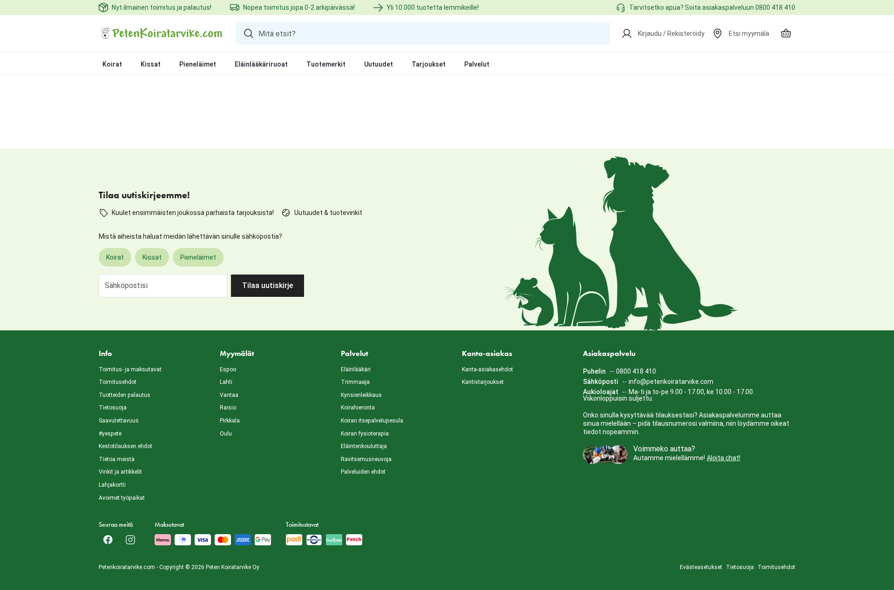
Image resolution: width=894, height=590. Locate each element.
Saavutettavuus (119, 420)
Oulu (226, 433)
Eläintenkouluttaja (364, 446)
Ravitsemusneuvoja (366, 459)
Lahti (226, 382)
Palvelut (476, 64)
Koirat (112, 64)
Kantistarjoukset (483, 382)
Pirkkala (230, 420)
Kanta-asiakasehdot (487, 369)
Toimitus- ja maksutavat (130, 369)
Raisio (228, 407)
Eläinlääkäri (356, 369)
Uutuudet (378, 64)
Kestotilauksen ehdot (125, 446)
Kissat (151, 64)
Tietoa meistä (117, 459)
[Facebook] (108, 539)
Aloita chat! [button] (723, 458)
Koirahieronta (358, 407)
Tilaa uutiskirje (267, 285)
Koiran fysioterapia (365, 433)
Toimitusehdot (117, 382)
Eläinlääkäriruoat (261, 64)
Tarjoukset (429, 64)
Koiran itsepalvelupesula (372, 420)
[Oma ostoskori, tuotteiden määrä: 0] (786, 33)
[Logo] (161, 33)
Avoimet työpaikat (122, 498)
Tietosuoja (113, 407)
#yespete (110, 433)
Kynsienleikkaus (361, 395)
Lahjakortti (112, 485)
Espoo (228, 369)
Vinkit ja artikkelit (120, 472)
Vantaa (229, 395)
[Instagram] (130, 539)
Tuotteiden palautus (124, 395)
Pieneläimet (197, 64)
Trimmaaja (355, 382)
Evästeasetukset (701, 567)
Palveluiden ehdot (363, 472)
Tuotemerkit (325, 64)
